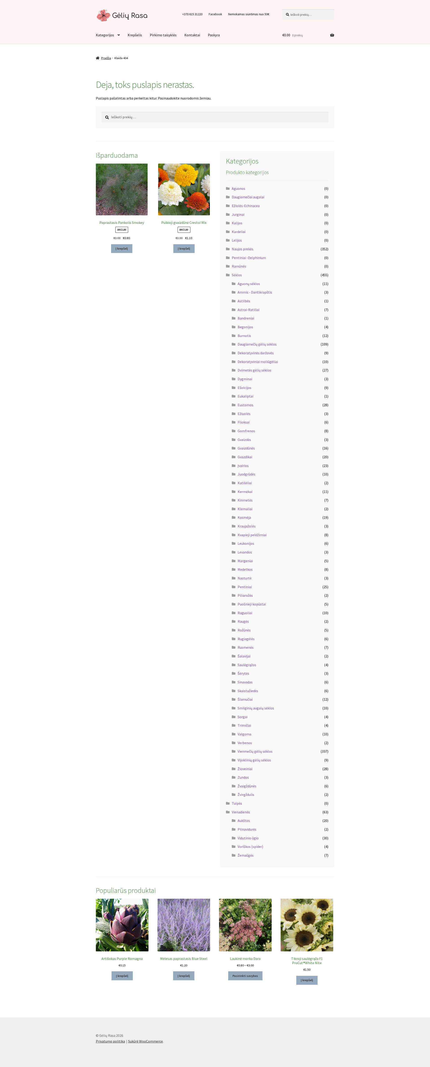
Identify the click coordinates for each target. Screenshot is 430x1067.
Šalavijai (244, 656)
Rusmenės (246, 647)
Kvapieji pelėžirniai (252, 535)
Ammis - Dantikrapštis (255, 292)
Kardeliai (238, 231)
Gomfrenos (246, 431)
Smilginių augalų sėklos (256, 708)
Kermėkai (245, 491)
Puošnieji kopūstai (252, 604)
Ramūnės (239, 266)
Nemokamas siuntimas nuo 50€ (248, 14)
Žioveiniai (245, 769)
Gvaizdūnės (246, 448)
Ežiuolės (244, 413)
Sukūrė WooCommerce (145, 1041)
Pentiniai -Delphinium (249, 257)
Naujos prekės (242, 249)
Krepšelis (135, 35)
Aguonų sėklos (249, 283)
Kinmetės (245, 500)
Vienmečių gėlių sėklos (255, 751)
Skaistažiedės (248, 691)
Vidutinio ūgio (248, 838)
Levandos (245, 552)
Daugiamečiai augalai (248, 197)
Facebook (215, 14)
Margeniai (245, 561)
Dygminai (245, 379)
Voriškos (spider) (250, 846)
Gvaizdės (244, 439)
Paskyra (214, 35)
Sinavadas (245, 682)
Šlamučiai (245, 699)
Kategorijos (105, 35)
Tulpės (237, 803)
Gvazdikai (245, 457)
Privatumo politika (110, 1041)
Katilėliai (245, 483)
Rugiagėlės (246, 639)
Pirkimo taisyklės (163, 35)
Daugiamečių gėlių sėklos (257, 344)
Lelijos (237, 240)
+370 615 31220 (192, 14)
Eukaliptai (245, 396)
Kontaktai (192, 35)
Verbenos (245, 743)
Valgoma (244, 734)
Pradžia (106, 58)
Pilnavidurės (247, 829)
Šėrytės (243, 673)
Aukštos (244, 820)
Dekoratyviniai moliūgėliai (258, 361)
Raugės (243, 621)
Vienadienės (241, 812)
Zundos (243, 777)
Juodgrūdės (246, 474)
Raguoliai (245, 613)
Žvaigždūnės (247, 786)
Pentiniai (245, 587)
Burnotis (244, 335)
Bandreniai (246, 318)
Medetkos (245, 569)
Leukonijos (246, 543)
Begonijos (245, 327)
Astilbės (244, 301)
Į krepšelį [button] (122, 248)
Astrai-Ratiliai (248, 309)
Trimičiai (244, 725)
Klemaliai (245, 509)
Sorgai (242, 717)
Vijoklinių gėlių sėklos (254, 760)
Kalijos (237, 223)
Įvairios (243, 465)
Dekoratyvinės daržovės (256, 353)
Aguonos (238, 188)
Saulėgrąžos (247, 665)
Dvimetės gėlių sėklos (254, 370)
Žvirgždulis (246, 794)
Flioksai (243, 422)
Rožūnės (244, 630)
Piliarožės (245, 595)
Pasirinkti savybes (245, 976)
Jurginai (238, 214)
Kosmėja (244, 517)
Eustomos (245, 405)
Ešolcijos (244, 387)
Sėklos (237, 275)
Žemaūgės (246, 855)
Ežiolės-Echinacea (246, 205)
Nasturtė (245, 578)
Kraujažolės (247, 526)
